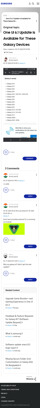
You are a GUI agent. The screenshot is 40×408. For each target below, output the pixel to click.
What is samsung (13, 333)
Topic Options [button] (33, 21)
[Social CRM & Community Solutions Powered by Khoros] (31, 378)
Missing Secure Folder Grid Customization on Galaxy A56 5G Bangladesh (19, 362)
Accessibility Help (8, 386)
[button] (33, 58)
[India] (6, 3)
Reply (30, 196)
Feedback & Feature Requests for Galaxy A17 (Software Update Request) (19, 319)
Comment (29, 158)
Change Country (8, 401)
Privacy (4, 393)
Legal (3, 397)
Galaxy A (22, 63)
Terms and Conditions (10, 389)
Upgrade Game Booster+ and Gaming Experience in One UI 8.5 (19, 301)
